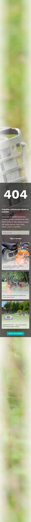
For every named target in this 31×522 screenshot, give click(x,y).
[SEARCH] (27, 233)
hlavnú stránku (23, 222)
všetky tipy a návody (15, 333)
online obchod (10, 224)
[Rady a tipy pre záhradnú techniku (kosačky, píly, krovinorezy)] (15, 256)
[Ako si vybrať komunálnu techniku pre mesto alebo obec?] (15, 285)
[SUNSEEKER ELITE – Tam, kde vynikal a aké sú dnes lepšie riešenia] (15, 315)
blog (18, 224)
